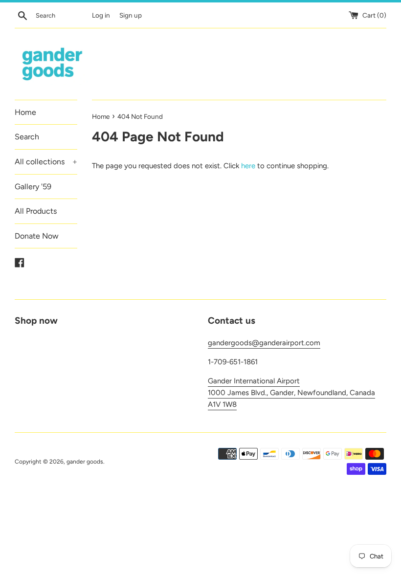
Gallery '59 (33, 186)
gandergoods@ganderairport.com (264, 342)
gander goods (85, 461)
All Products (36, 211)
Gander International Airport (254, 381)
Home (25, 112)
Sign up (130, 15)
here (248, 165)
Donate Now (37, 236)
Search (27, 136)
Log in (101, 15)
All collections (46, 161)
